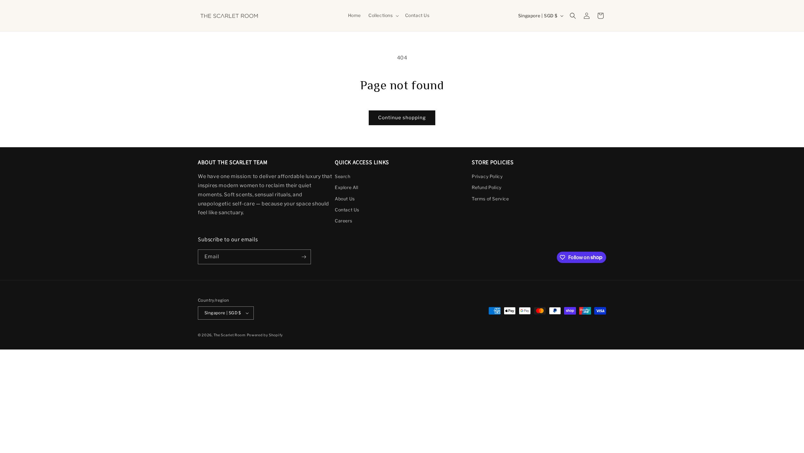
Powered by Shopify (265, 335)
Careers (343, 220)
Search (342, 176)
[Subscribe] (304, 256)
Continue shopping (402, 117)
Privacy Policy (487, 176)
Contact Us (347, 209)
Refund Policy (487, 187)
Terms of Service (490, 198)
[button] (383, 15)
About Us (345, 198)
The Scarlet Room (230, 335)
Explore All (346, 187)
